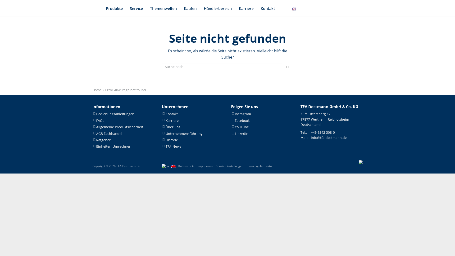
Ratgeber (103, 140)
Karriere (246, 8)
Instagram (243, 114)
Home (97, 90)
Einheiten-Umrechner (113, 146)
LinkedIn (241, 133)
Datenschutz (186, 166)
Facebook (242, 120)
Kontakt (268, 8)
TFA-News (173, 146)
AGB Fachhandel (109, 133)
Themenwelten (163, 8)
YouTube (242, 127)
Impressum (205, 166)
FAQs (100, 120)
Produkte (114, 8)
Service (136, 8)
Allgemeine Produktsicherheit (119, 127)
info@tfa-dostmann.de (329, 137)
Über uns (173, 127)
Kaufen (190, 8)
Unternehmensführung (184, 133)
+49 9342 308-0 (323, 132)
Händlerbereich (218, 8)
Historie (172, 140)
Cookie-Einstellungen (229, 166)
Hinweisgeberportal (259, 166)
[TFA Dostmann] (361, 166)
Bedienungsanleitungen (115, 114)
